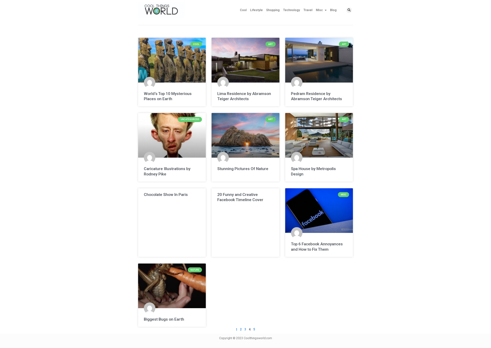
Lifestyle (256, 10)
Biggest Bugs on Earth (164, 319)
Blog (333, 10)
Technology (291, 10)
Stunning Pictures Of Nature (242, 168)
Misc (319, 10)
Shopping (273, 10)
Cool (243, 10)
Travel (307, 10)
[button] (349, 10)
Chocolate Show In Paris (166, 194)
